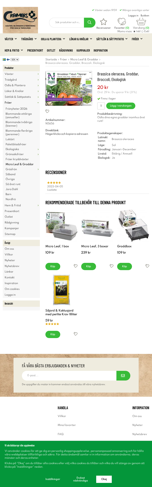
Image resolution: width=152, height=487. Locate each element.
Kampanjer (83, 50)
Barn (8, 194)
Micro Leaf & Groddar (20, 164)
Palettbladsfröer (16, 144)
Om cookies (12, 289)
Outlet (51, 50)
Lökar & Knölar (78, 39)
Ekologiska (12, 149)
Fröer (135, 39)
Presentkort (35, 50)
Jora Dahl (12, 189)
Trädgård (27, 39)
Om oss (9, 249)
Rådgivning (66, 50)
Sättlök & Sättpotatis (110, 39)
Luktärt (10, 139)
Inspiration (101, 50)
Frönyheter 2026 (16, 109)
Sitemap (10, 234)
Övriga (10, 179)
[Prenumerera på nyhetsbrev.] (123, 376)
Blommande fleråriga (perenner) (19, 133)
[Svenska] (5, 59)
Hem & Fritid (12, 50)
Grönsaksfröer (15, 154)
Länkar (9, 271)
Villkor (9, 254)
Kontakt (9, 277)
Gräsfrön (11, 169)
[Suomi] (9, 59)
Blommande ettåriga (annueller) (19, 116)
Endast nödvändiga (80, 479)
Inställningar (52, 479)
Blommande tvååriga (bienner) (19, 124)
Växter (9, 39)
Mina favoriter (67, 425)
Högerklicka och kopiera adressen (66, 134)
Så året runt (13, 184)
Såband (10, 174)
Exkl (146, 31)
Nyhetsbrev (12, 266)
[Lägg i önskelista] (68, 111)
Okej (104, 479)
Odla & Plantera (51, 39)
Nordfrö (11, 199)
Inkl (138, 31)
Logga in (10, 295)
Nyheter (10, 260)
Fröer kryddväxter (17, 159)
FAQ (61, 434)
